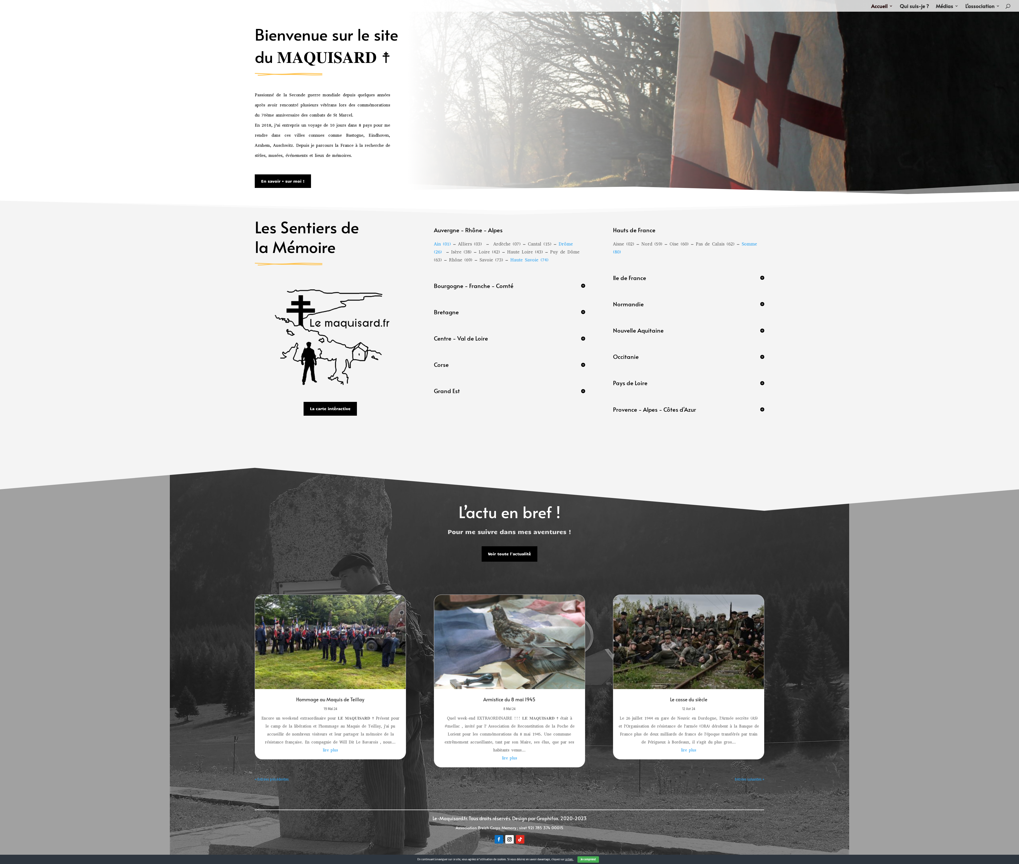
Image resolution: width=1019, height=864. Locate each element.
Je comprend (588, 859)
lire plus (330, 750)
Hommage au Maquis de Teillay (330, 699)
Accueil (879, 6)
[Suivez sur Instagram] (509, 839)
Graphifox (547, 818)
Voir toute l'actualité (509, 553)
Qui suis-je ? (914, 6)
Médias (944, 6)
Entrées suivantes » (749, 779)
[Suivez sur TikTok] (520, 839)
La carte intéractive (330, 408)
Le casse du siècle (688, 699)
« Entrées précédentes (272, 779)
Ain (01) (442, 244)
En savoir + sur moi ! (283, 181)
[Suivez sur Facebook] (499, 839)
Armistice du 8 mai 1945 (509, 699)
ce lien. (569, 859)
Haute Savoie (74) (529, 260)
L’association (980, 6)
